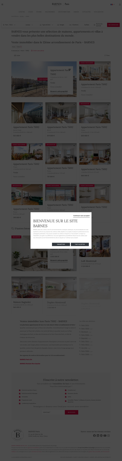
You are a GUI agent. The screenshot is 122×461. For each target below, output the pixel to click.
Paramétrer (61, 244)
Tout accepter (80, 244)
